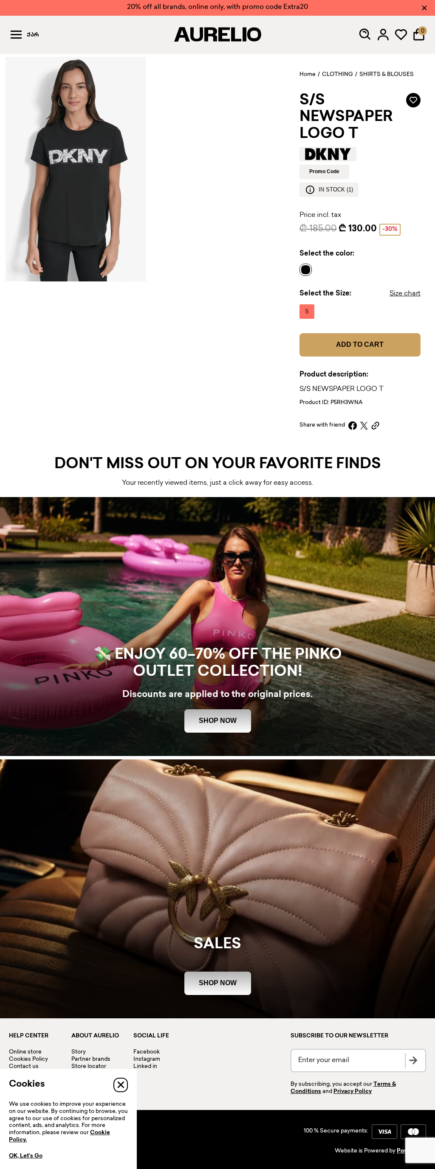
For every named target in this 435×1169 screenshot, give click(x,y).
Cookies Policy (28, 1059)
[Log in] (383, 34)
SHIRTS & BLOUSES (386, 75)
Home (307, 75)
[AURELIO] (217, 34)
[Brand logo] (327, 154)
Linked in (145, 1067)
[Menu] (16, 34)
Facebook (146, 1052)
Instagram (146, 1059)
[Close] (424, 8)
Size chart (405, 294)
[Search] (365, 34)
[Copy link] (375, 426)
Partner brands (90, 1059)
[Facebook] (352, 425)
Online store (25, 1052)
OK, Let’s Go (25, 1156)
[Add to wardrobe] (413, 100)
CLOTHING (337, 75)
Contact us (24, 1067)
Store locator (88, 1067)
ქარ (33, 35)
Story (78, 1052)
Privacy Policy (352, 1092)
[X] (364, 426)
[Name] (307, 269)
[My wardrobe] (401, 34)
